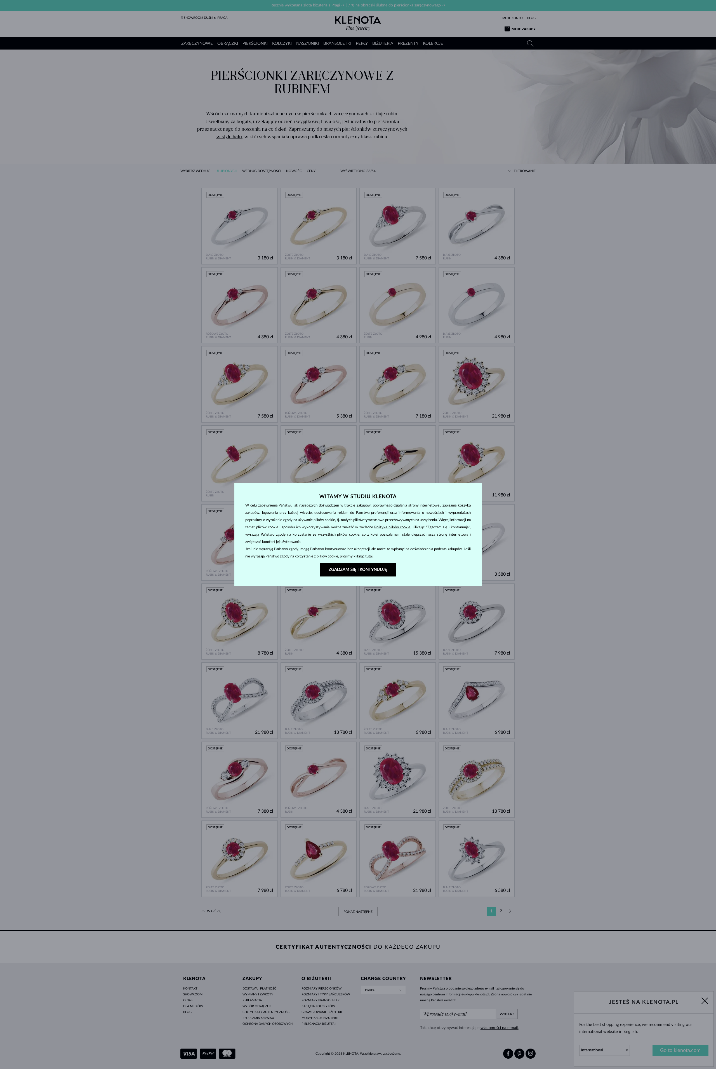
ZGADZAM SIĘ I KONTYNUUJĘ (358, 570)
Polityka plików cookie (392, 527)
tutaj (369, 556)
